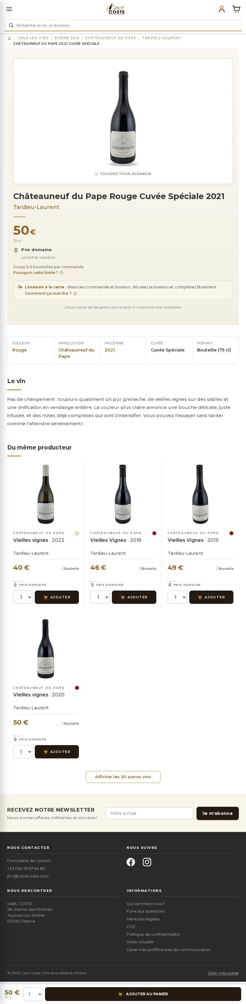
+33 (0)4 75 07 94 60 (26, 868)
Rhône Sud (67, 38)
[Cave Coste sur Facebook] (133, 864)
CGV (131, 926)
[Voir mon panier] (236, 9)
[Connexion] (222, 9)
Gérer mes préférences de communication (169, 949)
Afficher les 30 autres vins (123, 776)
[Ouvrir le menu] (9, 9)
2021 (110, 350)
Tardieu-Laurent (162, 38)
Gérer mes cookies (223, 973)
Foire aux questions (145, 911)
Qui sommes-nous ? (146, 903)
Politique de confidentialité (153, 934)
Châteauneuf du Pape (110, 38)
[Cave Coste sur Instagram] (149, 864)
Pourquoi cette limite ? (35, 272)
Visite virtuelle (140, 941)
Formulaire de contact (29, 860)
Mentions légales (143, 918)
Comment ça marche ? (48, 293)
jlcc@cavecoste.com (28, 876)
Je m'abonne (217, 813)
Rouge (19, 350)
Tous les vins (33, 38)
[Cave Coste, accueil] (115, 9)
